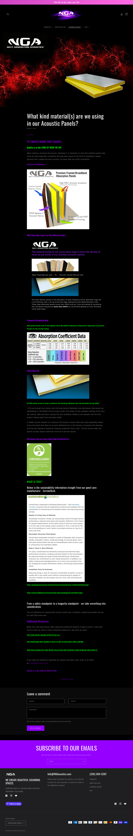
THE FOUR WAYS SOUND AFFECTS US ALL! (44, 635)
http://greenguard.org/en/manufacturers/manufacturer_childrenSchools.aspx (58, 585)
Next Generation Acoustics (17, 831)
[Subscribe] (83, 761)
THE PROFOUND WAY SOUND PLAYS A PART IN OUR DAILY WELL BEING (55, 642)
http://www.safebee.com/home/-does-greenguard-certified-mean (55, 593)
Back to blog (68, 679)
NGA (91, 791)
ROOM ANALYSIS (95, 783)
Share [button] (31, 135)
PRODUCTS (93, 779)
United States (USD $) (15, 823)
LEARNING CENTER (96, 787)
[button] (8, 14)
